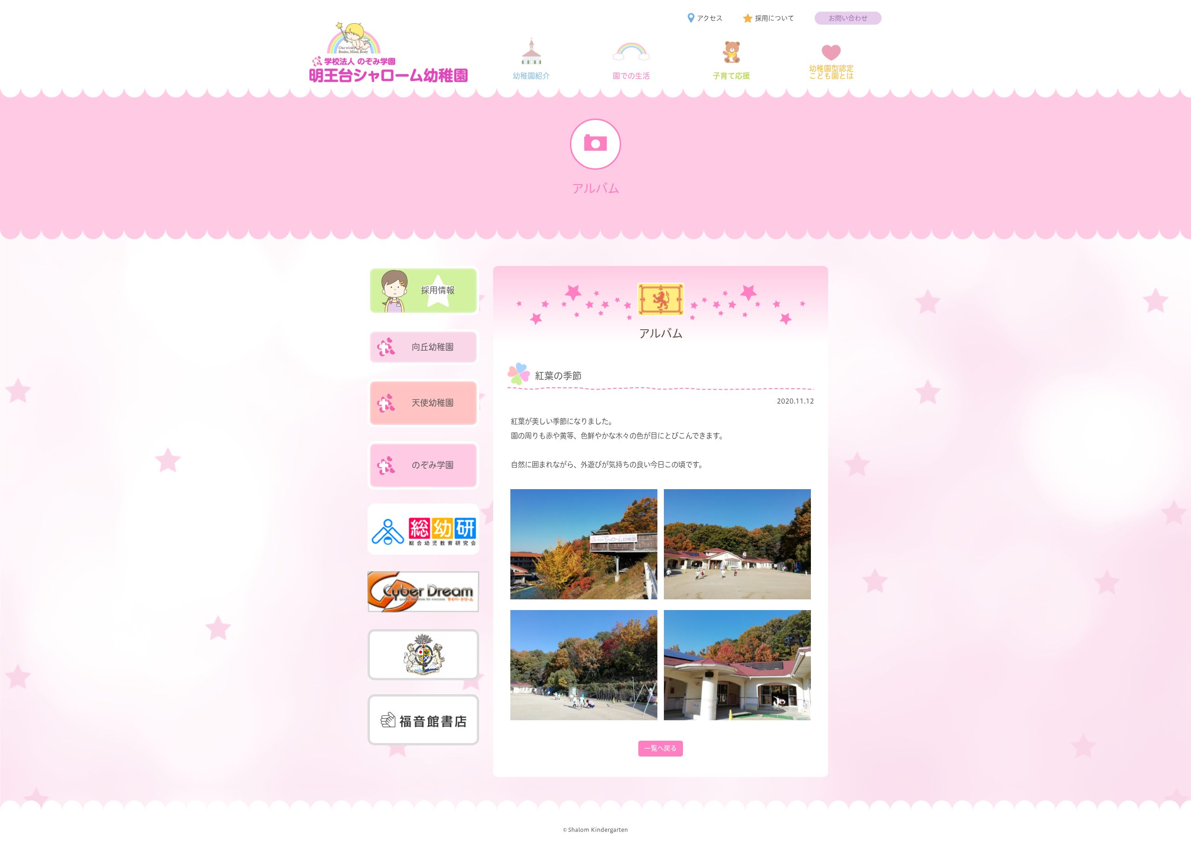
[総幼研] (423, 529)
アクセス (710, 18)
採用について (774, 18)
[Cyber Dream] (423, 592)
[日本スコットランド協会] (423, 654)
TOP (1165, 845)
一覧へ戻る (660, 748)
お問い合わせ (848, 18)
